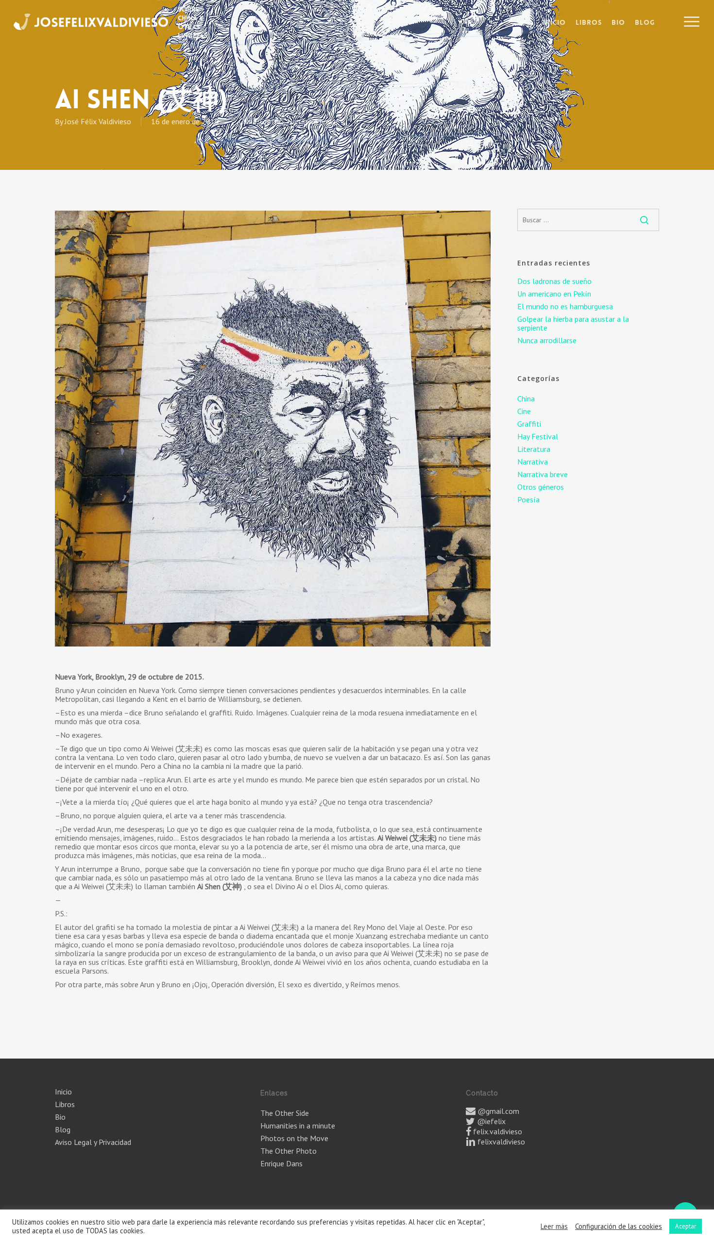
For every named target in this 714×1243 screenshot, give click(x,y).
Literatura (533, 449)
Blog (62, 1129)
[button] (692, 22)
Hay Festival (537, 436)
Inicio (63, 1091)
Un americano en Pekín (554, 293)
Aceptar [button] (685, 1226)
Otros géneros (540, 486)
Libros (65, 1104)
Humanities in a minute (297, 1125)
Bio (60, 1116)
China (247, 121)
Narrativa (532, 461)
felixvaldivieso (501, 1141)
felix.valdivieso (497, 1131)
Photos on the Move (294, 1138)
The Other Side (284, 1113)
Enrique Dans (281, 1163)
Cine (524, 411)
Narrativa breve (312, 121)
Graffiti (272, 121)
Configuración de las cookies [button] (618, 1226)
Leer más (554, 1226)
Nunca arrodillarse (547, 340)
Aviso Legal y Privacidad (93, 1142)
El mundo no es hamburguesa (565, 306)
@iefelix (491, 1121)
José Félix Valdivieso (98, 121)
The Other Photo (288, 1150)
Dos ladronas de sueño (554, 281)
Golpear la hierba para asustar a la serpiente (573, 323)
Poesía (528, 499)
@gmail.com (498, 1111)
